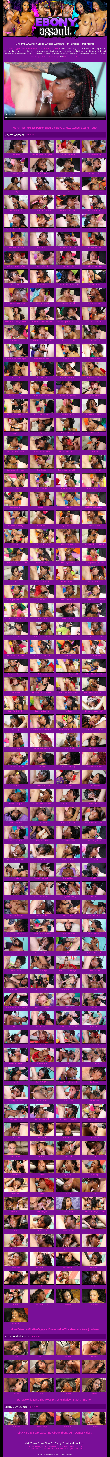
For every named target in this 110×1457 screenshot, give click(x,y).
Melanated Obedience (94, 767)
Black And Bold (42, 377)
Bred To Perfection (94, 618)
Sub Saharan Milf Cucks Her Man (68, 674)
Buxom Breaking (94, 971)
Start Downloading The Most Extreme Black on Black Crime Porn (55, 1399)
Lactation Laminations (42, 896)
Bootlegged (42, 859)
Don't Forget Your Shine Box (94, 692)
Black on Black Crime (49, 48)
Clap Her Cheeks (42, 618)
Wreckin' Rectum (94, 359)
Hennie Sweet (16, 1267)
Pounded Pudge (94, 1026)
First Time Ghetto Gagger (94, 1045)
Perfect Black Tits (94, 804)
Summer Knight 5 (42, 1212)
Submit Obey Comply (68, 822)
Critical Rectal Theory (42, 915)
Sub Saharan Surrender (42, 748)
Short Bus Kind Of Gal (94, 934)
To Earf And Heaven (16, 1119)
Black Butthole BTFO (68, 600)
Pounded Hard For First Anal (94, 637)
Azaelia (68, 1286)
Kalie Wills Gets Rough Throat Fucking (69, 1448)
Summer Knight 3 (42, 1267)
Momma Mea (68, 915)
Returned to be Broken (68, 210)
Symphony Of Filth (68, 266)
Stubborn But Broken (68, 1045)
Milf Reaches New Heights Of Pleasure (94, 414)
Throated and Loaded (94, 192)
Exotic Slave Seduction (16, 396)
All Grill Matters (94, 859)
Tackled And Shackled (41, 878)
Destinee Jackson (68, 1230)
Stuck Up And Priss (41, 1082)
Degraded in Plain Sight (16, 247)
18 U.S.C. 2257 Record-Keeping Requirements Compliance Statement (55, 1454)
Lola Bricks (94, 1249)
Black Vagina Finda (41, 433)
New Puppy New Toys (94, 488)
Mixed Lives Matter (42, 1008)
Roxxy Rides (42, 1138)
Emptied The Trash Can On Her (68, 1082)
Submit (15, 544)
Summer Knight (42, 1427)
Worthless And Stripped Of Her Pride (15, 266)
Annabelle (94, 1356)
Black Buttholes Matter (68, 618)
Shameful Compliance (42, 359)
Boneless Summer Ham (16, 767)
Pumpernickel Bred (94, 470)
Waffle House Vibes (42, 581)
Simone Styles (94, 1230)
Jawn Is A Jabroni (68, 859)
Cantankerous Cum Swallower (68, 1026)
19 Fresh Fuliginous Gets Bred (94, 600)
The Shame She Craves (94, 247)
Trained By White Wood (16, 1100)
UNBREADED (15, 748)
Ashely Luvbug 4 (15, 1156)
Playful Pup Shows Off (68, 488)
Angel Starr (42, 1375)
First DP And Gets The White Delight (15, 526)
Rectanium (15, 896)
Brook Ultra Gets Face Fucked (58, 1447)
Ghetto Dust (94, 989)
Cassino (68, 1375)
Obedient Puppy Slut (42, 173)
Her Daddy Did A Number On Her (41, 692)
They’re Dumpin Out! (68, 155)
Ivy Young (94, 1175)
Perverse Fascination (94, 303)
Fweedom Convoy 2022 (68, 841)
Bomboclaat (94, 1082)
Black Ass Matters (42, 1026)
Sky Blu (41, 1193)
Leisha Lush (68, 1156)
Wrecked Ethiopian (15, 804)
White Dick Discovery (42, 952)
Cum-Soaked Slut (94, 210)
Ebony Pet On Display (15, 711)
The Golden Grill (94, 1063)
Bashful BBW (42, 526)
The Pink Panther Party (16, 173)
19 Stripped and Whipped (15, 600)
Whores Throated (76, 1447)
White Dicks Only (94, 748)
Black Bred (68, 655)
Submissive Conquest (94, 377)
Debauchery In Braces (42, 396)
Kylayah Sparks (16, 1175)
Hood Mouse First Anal (42, 785)
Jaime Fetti (15, 1304)
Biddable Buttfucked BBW (94, 711)
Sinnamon (68, 1356)
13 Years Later (16, 878)
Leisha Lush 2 (68, 1138)
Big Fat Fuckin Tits (68, 526)
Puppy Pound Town (94, 396)
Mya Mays (15, 1230)
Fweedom (68, 1063)
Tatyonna (15, 1393)
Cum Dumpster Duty (94, 155)
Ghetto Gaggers (14, 48)
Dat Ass (68, 952)
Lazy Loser (94, 1008)
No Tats (16, 1082)
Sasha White (15, 1323)
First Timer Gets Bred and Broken (16, 618)
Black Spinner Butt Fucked (16, 655)
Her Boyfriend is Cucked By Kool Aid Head (94, 674)
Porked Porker (68, 785)
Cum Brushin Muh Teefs (15, 859)
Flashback (68, 711)
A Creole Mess (42, 284)
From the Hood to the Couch (16, 229)
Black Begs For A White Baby (94, 563)
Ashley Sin (68, 1193)
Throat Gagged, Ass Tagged (42, 155)
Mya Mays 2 (94, 1193)
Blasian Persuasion (68, 934)
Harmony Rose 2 (16, 1193)
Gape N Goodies (15, 971)
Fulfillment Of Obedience (68, 377)
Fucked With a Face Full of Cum (16, 563)
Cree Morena (15, 1249)
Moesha (94, 1394)
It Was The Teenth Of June (68, 971)
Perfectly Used (16, 284)
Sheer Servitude (42, 470)
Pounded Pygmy (94, 785)
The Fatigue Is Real (42, 247)
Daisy (16, 1356)
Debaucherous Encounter (94, 322)
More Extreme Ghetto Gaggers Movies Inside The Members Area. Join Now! (55, 1329)
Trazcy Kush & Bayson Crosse (94, 1212)
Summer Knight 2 (42, 1304)
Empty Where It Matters (68, 229)
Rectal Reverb (42, 488)
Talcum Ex (68, 1008)
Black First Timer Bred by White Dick (68, 581)
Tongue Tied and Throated (42, 210)
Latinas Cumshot (49, 1448)
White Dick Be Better (15, 841)
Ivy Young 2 (68, 1175)
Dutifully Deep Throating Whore (68, 433)
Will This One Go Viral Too (68, 451)
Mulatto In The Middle (68, 989)
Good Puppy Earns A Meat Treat (68, 729)
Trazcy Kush (15, 1286)
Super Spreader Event (94, 952)
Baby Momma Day (94, 581)
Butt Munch (42, 507)
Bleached (94, 896)
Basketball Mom (42, 563)
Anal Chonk (42, 767)
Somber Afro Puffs (68, 173)
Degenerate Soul (94, 340)
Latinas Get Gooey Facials (37, 1447)
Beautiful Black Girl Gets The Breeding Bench (94, 507)
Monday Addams (16, 210)
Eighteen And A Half (16, 989)
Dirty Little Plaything (68, 340)
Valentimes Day (42, 1045)
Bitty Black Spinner (94, 915)
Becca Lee (94, 1427)
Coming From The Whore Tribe (42, 414)
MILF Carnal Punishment (15, 414)
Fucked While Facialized (68, 544)
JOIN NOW (30, 135)
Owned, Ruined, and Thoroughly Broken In (15, 322)
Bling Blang (94, 878)
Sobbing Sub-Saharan (41, 841)
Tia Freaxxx (94, 1375)
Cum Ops (16, 192)
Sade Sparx (16, 1138)
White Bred (16, 692)
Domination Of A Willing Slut (42, 340)
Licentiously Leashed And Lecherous (42, 729)
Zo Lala (94, 1156)
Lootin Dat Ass (68, 192)
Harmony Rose (42, 1230)
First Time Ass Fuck (68, 804)
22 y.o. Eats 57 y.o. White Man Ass (15, 934)
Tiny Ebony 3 (41, 1249)
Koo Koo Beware (94, 1119)
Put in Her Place (94, 229)
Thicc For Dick (16, 637)
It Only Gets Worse (94, 655)
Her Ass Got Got (15, 1026)
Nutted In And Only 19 (42, 637)
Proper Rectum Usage (42, 451)
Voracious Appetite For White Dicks (68, 322)
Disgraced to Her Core (68, 247)
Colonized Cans (68, 878)
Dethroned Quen (94, 284)
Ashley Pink (68, 1427)
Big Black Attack (15, 952)
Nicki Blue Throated (34, 1448)
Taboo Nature (16, 377)
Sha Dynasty (42, 1156)
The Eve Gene (42, 1063)
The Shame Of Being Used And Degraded (15, 359)
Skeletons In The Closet (16, 674)
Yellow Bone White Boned (42, 229)
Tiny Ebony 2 (41, 1286)
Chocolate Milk (16, 785)
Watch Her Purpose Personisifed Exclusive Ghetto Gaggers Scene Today (55, 127)
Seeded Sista (68, 637)
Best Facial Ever (94, 526)
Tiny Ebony (94, 1286)
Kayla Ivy (68, 1305)
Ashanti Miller (94, 1138)
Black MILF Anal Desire (94, 433)
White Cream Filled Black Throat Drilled (42, 544)
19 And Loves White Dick (42, 804)
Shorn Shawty (42, 822)
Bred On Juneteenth (68, 563)
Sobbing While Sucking (68, 896)
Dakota (68, 1394)
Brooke (41, 1356)
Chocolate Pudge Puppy (15, 451)
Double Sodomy (94, 1100)
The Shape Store (94, 173)
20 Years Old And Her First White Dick (68, 692)
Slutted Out (94, 451)
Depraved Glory (15, 340)
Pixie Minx (94, 1305)
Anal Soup (15, 729)
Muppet (15, 581)
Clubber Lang (42, 674)
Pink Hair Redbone (42, 600)
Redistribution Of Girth (16, 822)
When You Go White (42, 989)
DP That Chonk (68, 1100)
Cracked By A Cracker (68, 748)
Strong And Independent (15, 470)
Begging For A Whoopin (42, 655)
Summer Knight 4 (68, 1212)
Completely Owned (68, 303)
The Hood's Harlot (42, 192)
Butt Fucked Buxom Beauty (94, 729)
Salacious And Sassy (68, 767)
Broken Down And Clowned (94, 822)
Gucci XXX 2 (42, 1175)
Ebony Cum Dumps (29, 48)
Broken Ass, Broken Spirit (42, 934)
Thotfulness (68, 507)
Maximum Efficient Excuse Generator (16, 1008)
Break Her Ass (42, 1100)
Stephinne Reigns (68, 1249)
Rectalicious (16, 488)
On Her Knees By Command (16, 303)
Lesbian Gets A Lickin (15, 1063)
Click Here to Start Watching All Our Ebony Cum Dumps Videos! (55, 1432)
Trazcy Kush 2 (94, 1267)
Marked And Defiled (42, 303)
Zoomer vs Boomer (42, 711)
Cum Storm (16, 155)
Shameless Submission (68, 414)
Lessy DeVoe (15, 1212)
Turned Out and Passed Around (68, 284)
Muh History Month (94, 841)
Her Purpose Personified (68, 1119)
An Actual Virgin (42, 971)
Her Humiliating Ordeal (94, 266)
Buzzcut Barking (15, 507)
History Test (15, 1045)
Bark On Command (42, 1119)
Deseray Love (16, 1375)
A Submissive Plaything (68, 396)
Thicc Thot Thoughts (15, 915)
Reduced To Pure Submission (42, 322)
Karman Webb (68, 1267)
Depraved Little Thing (41, 266)
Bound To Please (68, 359)
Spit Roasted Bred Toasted (94, 544)
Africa (42, 1394)
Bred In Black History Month (68, 470)
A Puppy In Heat (15, 433)
